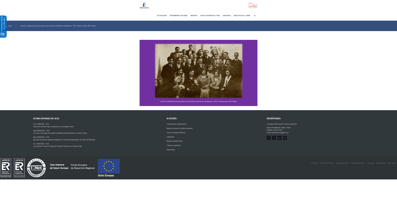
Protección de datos (327, 163)
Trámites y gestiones (174, 145)
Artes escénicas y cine (210, 16)
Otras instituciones (342, 163)
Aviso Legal (391, 163)
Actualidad (162, 16)
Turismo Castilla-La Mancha (176, 133)
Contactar (314, 163)
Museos (194, 16)
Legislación (170, 137)
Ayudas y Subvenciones (175, 141)
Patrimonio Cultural (179, 16)
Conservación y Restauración (177, 124)
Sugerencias (171, 150)
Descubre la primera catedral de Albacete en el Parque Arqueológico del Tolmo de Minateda (64, 140)
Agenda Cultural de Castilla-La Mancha (180, 128)
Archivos (227, 16)
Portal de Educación (357, 163)
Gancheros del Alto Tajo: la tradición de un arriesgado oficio (53, 127)
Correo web (370, 163)
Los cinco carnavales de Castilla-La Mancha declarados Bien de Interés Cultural (60, 133)
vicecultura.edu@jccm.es (280, 133)
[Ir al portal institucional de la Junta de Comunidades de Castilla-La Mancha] (144, 5)
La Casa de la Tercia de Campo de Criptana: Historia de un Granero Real (57, 146)
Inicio (10, 26)
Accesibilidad (381, 163)
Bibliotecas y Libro (242, 16)
